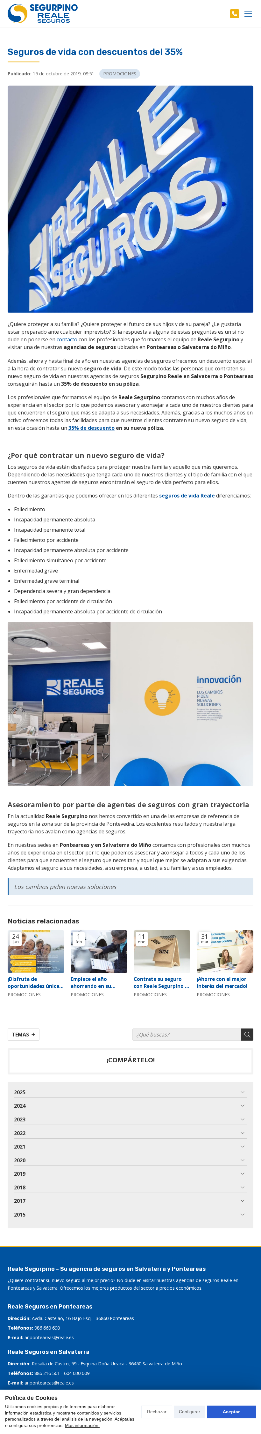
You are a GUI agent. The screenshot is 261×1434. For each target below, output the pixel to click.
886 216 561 (47, 1373)
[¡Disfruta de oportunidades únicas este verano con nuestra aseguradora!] (36, 951)
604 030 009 (76, 1373)
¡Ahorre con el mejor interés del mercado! (222, 982)
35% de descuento (91, 427)
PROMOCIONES (119, 74)
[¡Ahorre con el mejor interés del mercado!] (225, 951)
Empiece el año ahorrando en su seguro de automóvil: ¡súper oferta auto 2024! (97, 983)
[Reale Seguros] (43, 13)
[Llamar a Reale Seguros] (234, 13)
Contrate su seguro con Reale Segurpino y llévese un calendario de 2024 (161, 983)
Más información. (82, 1425)
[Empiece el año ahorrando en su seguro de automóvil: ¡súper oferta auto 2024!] (99, 951)
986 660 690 (47, 1328)
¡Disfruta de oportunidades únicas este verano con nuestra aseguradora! (35, 983)
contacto (67, 339)
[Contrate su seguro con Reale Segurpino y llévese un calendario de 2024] (162, 951)
